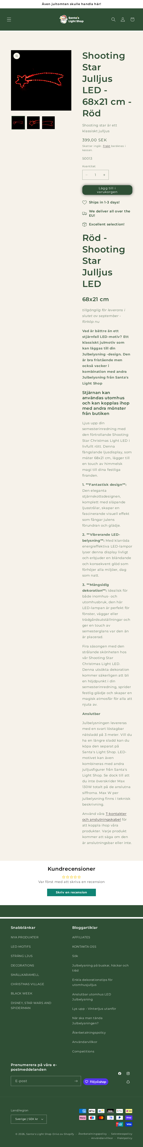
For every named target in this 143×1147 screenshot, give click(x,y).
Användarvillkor (84, 1042)
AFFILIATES (81, 937)
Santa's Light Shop (39, 1134)
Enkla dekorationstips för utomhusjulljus (92, 982)
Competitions (83, 1051)
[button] (9, 19)
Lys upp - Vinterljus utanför (94, 1009)
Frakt (106, 146)
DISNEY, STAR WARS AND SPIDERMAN (31, 1005)
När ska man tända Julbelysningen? (87, 1020)
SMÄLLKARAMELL (25, 975)
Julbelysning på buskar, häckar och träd (100, 968)
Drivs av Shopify (63, 1134)
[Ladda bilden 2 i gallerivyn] (33, 122)
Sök (75, 956)
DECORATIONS (22, 965)
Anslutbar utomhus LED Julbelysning (91, 996)
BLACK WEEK (21, 993)
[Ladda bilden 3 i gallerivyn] (48, 122)
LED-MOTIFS (21, 946)
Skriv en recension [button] (71, 892)
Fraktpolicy (124, 1138)
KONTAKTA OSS (84, 946)
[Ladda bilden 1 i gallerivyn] (18, 122)
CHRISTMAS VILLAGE (27, 984)
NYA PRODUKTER (25, 937)
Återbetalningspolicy (89, 1032)
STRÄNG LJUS (22, 956)
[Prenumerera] (76, 1081)
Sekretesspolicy (121, 1133)
